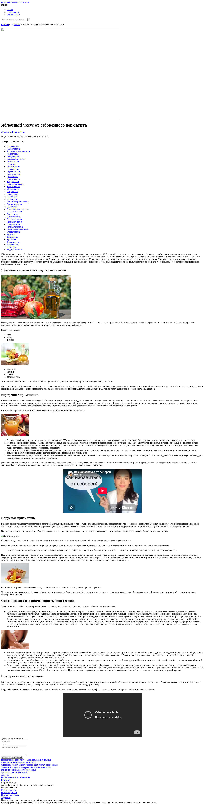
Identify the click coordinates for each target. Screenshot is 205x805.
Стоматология (13, 232)
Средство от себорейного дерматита (18, 762)
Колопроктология (15, 184)
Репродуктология (15, 227)
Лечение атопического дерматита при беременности (26, 767)
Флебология (12, 244)
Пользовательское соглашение (15, 777)
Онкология (12, 196)
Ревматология (13, 224)
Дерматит (15, 24)
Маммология (13, 189)
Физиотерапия (13, 242)
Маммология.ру (8, 790)
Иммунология (13, 179)
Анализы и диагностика (18, 151)
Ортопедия (12, 199)
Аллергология (13, 149)
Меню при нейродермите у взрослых (18, 770)
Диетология (12, 176)
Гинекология (13, 169)
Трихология (12, 237)
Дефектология (13, 174)
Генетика (11, 164)
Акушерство (13, 146)
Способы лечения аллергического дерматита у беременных (29, 765)
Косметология (13, 186)
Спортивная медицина (17, 229)
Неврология (12, 191)
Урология (11, 239)
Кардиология (13, 181)
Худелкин (5, 797)
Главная (5, 24)
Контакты (5, 780)
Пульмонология (14, 219)
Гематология (13, 161)
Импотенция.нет (9, 792)
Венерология (13, 156)
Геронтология (13, 166)
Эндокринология (15, 249)
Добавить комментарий (12, 757)
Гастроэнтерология (16, 159)
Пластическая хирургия (18, 209)
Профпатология (14, 212)
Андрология (12, 154)
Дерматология (18, 132)
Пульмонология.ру (10, 795)
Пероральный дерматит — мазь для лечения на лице (26, 760)
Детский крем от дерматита (14, 772)
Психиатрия (12, 214)
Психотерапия (13, 217)
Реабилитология (14, 222)
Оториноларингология (17, 201)
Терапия (11, 234)
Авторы (5, 775)
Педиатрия (12, 206)
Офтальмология (14, 204)
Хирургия (11, 247)
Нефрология (12, 194)
